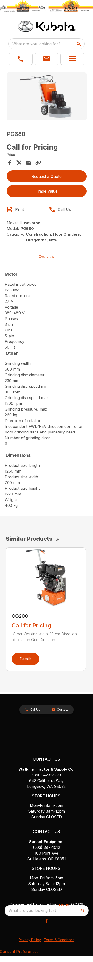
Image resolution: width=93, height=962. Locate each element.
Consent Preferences (19, 951)
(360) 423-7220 (46, 775)
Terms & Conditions (59, 940)
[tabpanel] (47, 97)
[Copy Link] (38, 163)
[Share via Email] (28, 163)
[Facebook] (46, 921)
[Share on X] (19, 163)
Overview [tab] (46, 256)
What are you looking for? (36, 43)
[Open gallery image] (47, 96)
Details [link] (25, 659)
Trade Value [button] (46, 191)
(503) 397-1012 (46, 847)
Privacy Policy (30, 940)
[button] (21, 59)
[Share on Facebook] (9, 163)
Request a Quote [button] (46, 176)
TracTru (63, 904)
